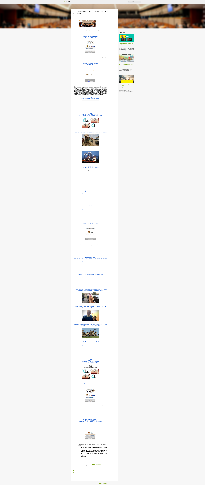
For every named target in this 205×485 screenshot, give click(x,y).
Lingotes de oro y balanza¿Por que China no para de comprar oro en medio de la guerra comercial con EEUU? (90, 190)
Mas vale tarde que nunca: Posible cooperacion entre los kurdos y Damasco (90, 132)
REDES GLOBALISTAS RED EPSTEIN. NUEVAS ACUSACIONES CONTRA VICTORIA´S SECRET (90, 258)
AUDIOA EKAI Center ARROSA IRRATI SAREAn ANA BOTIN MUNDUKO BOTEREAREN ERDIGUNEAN (90, 114)
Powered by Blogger (103, 483)
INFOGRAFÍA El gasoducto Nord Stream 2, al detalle (90, 167)
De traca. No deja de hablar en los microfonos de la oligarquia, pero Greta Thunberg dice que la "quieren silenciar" (90, 307)
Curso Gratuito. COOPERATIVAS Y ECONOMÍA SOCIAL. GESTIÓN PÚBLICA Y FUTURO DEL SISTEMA (126, 64)
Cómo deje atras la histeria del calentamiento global (90, 149)
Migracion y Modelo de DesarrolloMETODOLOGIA (90, 64)
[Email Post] (73, 470)
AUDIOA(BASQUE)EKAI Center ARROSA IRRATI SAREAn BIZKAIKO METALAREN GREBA (90, 361)
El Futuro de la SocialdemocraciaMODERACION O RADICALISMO (90, 223)
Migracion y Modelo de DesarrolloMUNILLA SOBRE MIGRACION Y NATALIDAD (90, 384)
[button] (73, 15)
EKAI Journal (71, 2)
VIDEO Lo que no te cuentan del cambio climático (90, 98)
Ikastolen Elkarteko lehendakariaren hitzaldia (90, 341)
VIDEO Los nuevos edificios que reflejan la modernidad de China (90, 206)
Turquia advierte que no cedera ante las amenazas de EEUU (90, 274)
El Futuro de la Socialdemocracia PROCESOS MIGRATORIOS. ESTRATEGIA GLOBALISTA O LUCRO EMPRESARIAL (90, 420)
